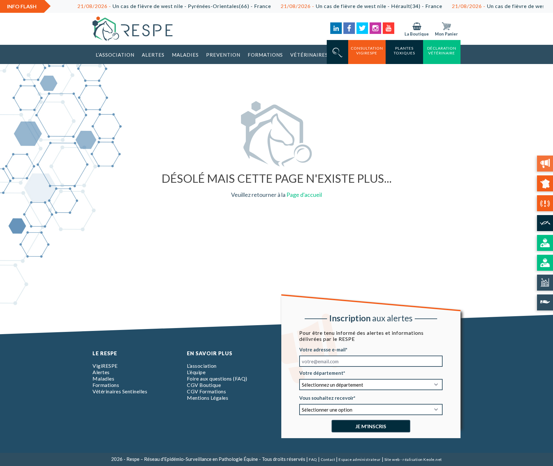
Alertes (153, 55)
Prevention (223, 55)
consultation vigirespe (367, 50)
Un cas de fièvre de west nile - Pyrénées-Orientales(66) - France (163, 6)
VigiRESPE (105, 366)
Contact (328, 459)
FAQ (313, 459)
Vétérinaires (309, 55)
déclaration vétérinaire (441, 50)
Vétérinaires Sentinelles (119, 391)
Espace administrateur (360, 459)
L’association (115, 55)
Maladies (185, 55)
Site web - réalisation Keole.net (413, 459)
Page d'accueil (304, 194)
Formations (265, 55)
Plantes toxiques (404, 50)
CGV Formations (206, 391)
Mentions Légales (207, 398)
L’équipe (196, 372)
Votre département (321, 373)
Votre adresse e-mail (322, 349)
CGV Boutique (204, 385)
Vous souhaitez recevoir (326, 398)
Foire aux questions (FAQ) (217, 378)
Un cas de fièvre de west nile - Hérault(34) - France (350, 6)
